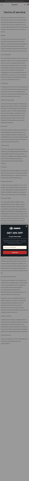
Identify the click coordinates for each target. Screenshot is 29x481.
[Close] (26, 226)
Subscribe (15, 252)
